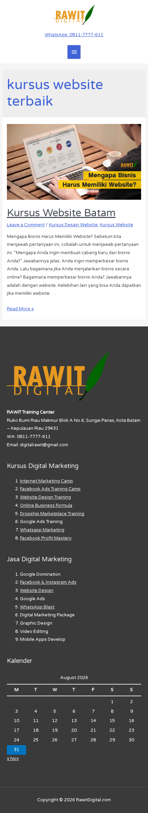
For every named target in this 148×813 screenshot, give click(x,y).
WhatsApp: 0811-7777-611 (74, 35)
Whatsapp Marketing (42, 530)
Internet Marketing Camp (46, 481)
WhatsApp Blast (37, 607)
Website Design (36, 590)
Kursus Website (116, 225)
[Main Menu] (74, 52)
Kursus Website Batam (61, 213)
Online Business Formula (46, 505)
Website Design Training (45, 497)
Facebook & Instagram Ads (48, 582)
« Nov (13, 758)
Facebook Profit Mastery (46, 538)
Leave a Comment (26, 225)
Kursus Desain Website (73, 225)
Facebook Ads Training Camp (50, 489)
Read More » (20, 309)
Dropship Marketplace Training (52, 514)
